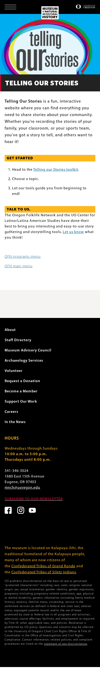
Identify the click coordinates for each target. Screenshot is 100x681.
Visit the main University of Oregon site (85, 7)
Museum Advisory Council (28, 350)
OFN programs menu (23, 257)
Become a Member (21, 391)
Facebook (8, 510)
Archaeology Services (24, 361)
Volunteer (14, 371)
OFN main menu (19, 266)
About (10, 330)
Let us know (73, 232)
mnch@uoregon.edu (22, 488)
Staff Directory (18, 340)
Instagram (20, 510)
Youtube (32, 510)
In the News (15, 422)
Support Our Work (21, 402)
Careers (11, 412)
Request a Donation (22, 381)
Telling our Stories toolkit (55, 170)
